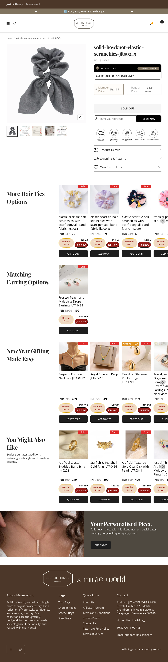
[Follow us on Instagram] (20, 649)
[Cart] (159, 23)
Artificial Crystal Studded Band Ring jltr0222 (72, 466)
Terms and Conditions (96, 613)
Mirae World (33, 4)
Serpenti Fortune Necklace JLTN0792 (72, 376)
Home (10, 38)
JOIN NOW (81, 245)
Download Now (147, 68)
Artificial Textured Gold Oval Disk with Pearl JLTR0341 (135, 466)
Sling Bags (64, 618)
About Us (88, 602)
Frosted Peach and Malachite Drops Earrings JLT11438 (71, 301)
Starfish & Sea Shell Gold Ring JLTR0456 (103, 464)
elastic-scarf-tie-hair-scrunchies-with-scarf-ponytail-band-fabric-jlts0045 (104, 223)
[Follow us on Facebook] (11, 649)
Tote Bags (64, 602)
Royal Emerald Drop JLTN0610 (104, 376)
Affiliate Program (93, 607)
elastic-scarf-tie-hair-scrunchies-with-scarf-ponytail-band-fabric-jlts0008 (136, 223)
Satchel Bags (66, 613)
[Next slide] (162, 221)
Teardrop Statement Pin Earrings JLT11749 (135, 378)
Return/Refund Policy (96, 628)
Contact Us (89, 623)
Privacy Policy (91, 618)
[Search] (14, 23)
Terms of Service (93, 634)
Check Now (149, 118)
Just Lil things (15, 4)
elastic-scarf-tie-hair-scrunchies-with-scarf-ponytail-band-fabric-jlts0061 (73, 223)
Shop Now (101, 545)
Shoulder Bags (67, 607)
